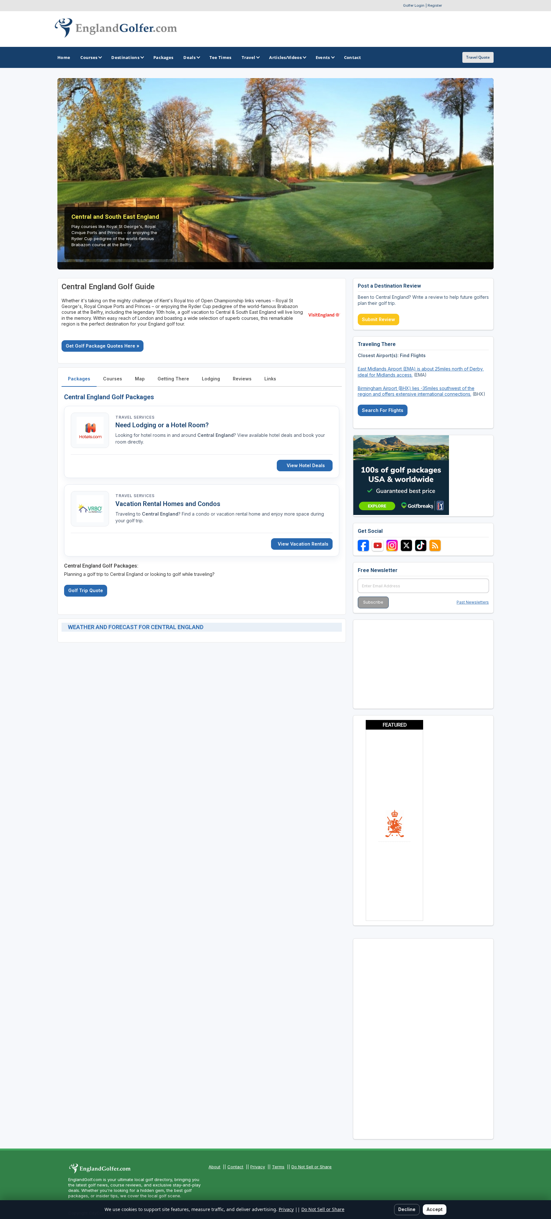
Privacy (257, 1166)
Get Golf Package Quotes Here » (102, 346)
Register (435, 5)
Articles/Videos (285, 57)
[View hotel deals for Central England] (90, 430)
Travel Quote (478, 57)
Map (140, 378)
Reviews (242, 378)
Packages (79, 378)
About (214, 1166)
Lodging (211, 378)
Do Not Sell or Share (311, 1166)
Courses (88, 57)
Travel (248, 57)
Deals (189, 57)
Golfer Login (413, 5)
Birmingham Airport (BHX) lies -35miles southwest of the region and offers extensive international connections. (416, 391)
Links (270, 378)
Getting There (173, 378)
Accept (435, 1209)
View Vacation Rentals (303, 544)
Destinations (125, 57)
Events (323, 57)
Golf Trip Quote (85, 590)
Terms (278, 1166)
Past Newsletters (473, 602)
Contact (235, 1166)
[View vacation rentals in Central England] (90, 508)
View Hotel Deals (306, 465)
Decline (406, 1209)
